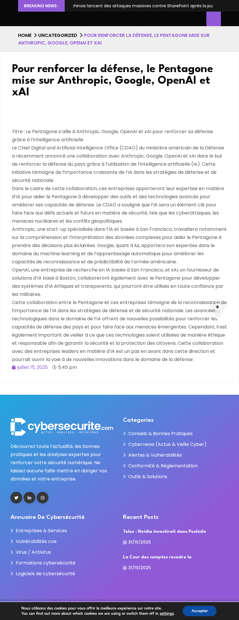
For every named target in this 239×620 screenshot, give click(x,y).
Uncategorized (57, 35)
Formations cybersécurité (45, 563)
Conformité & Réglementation (163, 466)
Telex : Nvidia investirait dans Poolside (164, 532)
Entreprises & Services (41, 531)
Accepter (199, 611)
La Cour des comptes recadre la (157, 557)
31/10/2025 (139, 542)
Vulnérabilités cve (36, 541)
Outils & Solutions (147, 477)
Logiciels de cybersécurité (45, 574)
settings (167, 613)
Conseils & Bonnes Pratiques (160, 433)
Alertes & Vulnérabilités (155, 455)
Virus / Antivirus (33, 552)
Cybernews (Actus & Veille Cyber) (167, 444)
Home (24, 35)
